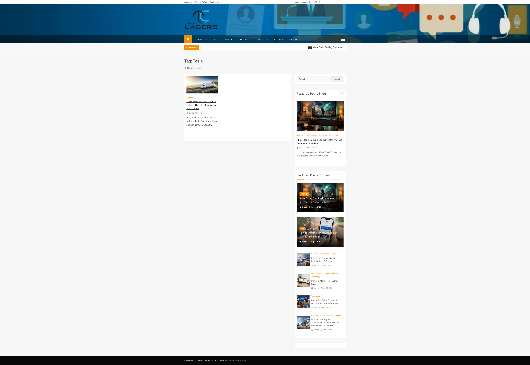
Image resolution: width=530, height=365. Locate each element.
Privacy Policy (201, 2)
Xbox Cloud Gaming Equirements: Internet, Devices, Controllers (335, 47)
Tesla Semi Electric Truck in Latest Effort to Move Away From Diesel (201, 105)
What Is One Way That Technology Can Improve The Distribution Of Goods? (325, 322)
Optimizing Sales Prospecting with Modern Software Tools (325, 302)
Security (293, 39)
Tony (204, 113)
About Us (188, 2)
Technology (200, 39)
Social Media (310, 135)
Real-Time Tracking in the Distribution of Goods (323, 260)
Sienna (301, 148)
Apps (215, 39)
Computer (262, 39)
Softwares (245, 39)
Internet (278, 39)
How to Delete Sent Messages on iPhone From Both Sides (318, 235)
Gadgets (229, 39)
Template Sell (241, 360)
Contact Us (215, 2)
